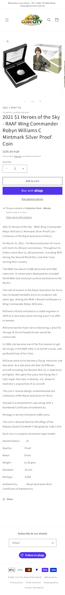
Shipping (17, 156)
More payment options (32, 199)
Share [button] (10, 499)
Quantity (7, 161)
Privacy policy (16, 582)
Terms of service (33, 582)
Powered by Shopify (33, 577)
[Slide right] (40, 101)
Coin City (19, 577)
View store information (19, 217)
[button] (7, 20)
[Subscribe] (52, 543)
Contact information (34, 587)
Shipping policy (51, 582)
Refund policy (51, 577)
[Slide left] (25, 101)
